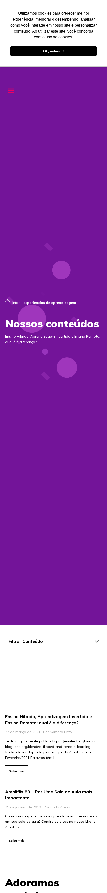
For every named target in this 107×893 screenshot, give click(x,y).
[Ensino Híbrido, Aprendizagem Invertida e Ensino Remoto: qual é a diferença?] (53, 718)
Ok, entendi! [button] (53, 51)
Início (16, 302)
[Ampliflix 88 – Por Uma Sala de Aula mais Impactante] (53, 817)
